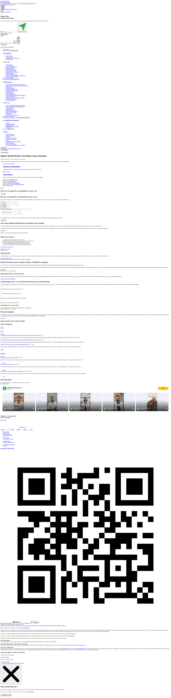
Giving (33, 3)
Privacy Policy (19, 625)
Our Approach (6, 50)
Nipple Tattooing (9, 109)
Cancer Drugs (9, 113)
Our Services (12, 180)
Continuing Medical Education (12, 126)
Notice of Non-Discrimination (55, 625)
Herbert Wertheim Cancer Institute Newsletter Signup (17, 85)
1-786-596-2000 (21, 3)
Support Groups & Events (11, 74)
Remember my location (7, 33)
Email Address (4, 204)
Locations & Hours (10, 142)
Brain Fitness (8, 87)
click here (107, 631)
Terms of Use (26, 625)
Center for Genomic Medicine (12, 72)
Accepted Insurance (10, 66)
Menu (2, 10)
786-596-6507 (71, 635)
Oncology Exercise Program (12, 90)
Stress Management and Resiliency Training (15, 97)
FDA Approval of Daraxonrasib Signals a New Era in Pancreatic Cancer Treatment (18, 335)
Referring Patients (9, 125)
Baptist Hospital (26, 627)
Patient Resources (9, 73)
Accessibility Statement (43, 625)
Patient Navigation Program (12, 76)
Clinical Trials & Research (11, 67)
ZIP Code (3, 31)
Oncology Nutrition (10, 91)
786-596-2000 (31, 691)
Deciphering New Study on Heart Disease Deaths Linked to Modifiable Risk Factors (18, 339)
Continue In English (5, 657)
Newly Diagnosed (16, 183)
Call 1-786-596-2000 (9, 148)
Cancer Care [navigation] (14, 9)
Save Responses (4, 695)
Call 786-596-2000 (5, 383)
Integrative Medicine (10, 88)
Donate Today (4, 420)
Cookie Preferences (33, 625)
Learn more (54, 641)
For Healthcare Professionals (9, 117)
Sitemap (64, 625)
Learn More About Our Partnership (8, 278)
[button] (85, 233)
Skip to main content (5, 1)
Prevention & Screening (8, 78)
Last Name (3, 203)
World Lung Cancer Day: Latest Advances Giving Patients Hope (14, 344)
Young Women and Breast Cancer (8, 357)
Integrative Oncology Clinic (12, 89)
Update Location (4, 34)
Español (27, 3)
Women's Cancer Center (11, 137)
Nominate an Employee (11, 110)
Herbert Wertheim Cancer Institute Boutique (15, 106)
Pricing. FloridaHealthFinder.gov (80, 648)
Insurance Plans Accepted (11, 139)
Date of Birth (3, 206)
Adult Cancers (9, 55)
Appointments (7, 12)
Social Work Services (10, 96)
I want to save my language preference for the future (13, 663)
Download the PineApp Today (7, 448)
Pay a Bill (3, 4)
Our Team (8, 136)
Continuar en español (5, 661)
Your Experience (9, 59)
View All (2, 334)
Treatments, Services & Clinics (12, 58)
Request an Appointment (11, 166)
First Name (3, 202)
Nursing (7, 122)
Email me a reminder (6, 694)
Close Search (3, 44)
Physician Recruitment (10, 124)
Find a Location (14, 179)
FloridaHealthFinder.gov (66, 648)
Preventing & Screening (8, 438)
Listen (4, 363)
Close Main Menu (4, 149)
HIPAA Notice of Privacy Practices (8, 625)
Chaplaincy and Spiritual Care (12, 115)
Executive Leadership (10, 135)
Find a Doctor (6, 49)
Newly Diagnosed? (10, 107)
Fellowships (8, 127)
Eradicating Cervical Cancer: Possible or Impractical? (12, 371)
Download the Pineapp (19, 184)
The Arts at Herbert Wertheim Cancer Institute (15, 75)
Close (2, 188)
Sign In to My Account (10, 4)
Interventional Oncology (11, 70)
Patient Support (9, 64)
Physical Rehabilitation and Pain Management (15, 95)
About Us (5, 129)
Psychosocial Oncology (11, 94)
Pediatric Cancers (9, 57)
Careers (30, 3)
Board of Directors (10, 134)
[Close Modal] (11, 674)
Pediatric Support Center (11, 112)
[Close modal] (1, 234)
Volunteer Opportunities (11, 144)
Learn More (3, 193)
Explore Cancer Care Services (7, 246)
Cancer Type (3, 209)
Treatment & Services (7, 435)
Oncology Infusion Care (11, 69)
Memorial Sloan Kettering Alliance (13, 141)
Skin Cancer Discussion (6, 364)
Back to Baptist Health (5, 2)
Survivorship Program (10, 100)
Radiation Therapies (10, 68)
